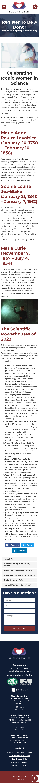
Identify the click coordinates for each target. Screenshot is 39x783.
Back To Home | (9, 30)
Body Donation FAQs (13, 580)
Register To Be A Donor (19, 762)
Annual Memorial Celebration (17, 585)
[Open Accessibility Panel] (34, 778)
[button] (4, 7)
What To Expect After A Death (18, 571)
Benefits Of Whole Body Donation (19, 575)
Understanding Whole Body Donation (17, 565)
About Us (8, 559)
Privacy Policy (19, 779)
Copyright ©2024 (19, 776)
